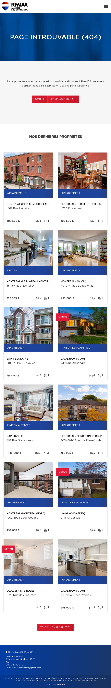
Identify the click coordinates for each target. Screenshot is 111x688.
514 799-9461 (17, 665)
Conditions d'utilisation (61, 680)
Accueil (40, 99)
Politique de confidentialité (36, 680)
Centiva (61, 684)
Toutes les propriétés (55, 627)
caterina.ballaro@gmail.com (27, 668)
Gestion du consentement (86, 680)
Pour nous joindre (63, 99)
